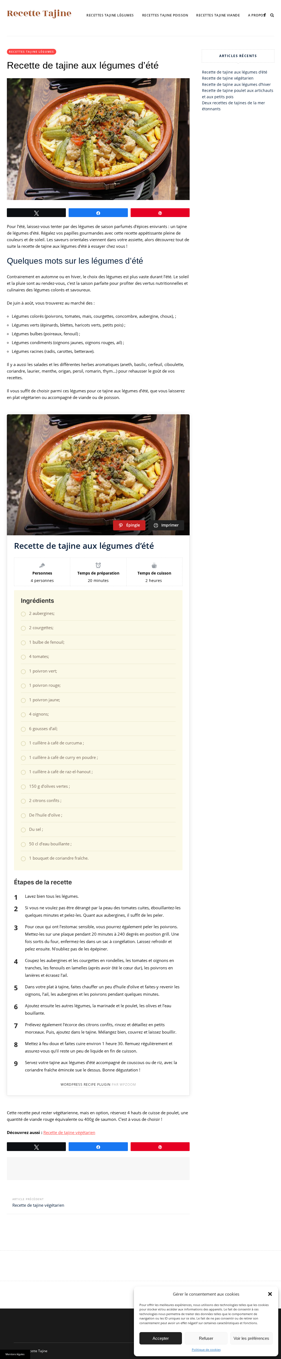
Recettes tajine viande (218, 15)
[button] (270, 1294)
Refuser (206, 1338)
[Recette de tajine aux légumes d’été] (98, 139)
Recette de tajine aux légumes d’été (234, 72)
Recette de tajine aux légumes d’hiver (236, 84)
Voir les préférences (251, 1338)
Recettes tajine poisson (165, 15)
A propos (256, 15)
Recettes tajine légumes (110, 15)
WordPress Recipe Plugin (86, 1084)
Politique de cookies (206, 1349)
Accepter (161, 1338)
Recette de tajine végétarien (69, 1132)
